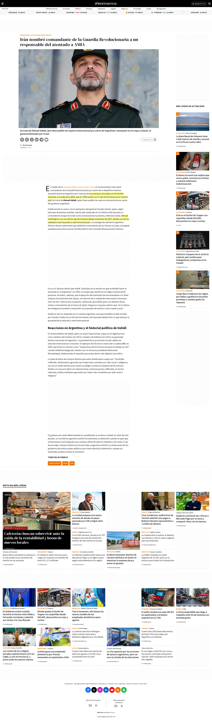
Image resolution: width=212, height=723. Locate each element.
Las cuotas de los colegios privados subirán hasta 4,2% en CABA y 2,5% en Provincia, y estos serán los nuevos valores (18, 655)
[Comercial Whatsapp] (121, 706)
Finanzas (89, 9)
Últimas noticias (51, 9)
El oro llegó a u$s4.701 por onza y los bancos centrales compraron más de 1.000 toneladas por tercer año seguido (157, 655)
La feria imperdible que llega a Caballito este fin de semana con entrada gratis (192, 615)
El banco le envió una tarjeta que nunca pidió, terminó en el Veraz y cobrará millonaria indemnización (192, 179)
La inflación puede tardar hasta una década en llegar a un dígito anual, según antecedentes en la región (88, 558)
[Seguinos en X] (94, 690)
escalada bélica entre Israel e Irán (78, 187)
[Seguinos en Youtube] (112, 690)
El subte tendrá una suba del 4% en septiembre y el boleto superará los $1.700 (157, 615)
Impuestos (101, 9)
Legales (113, 9)
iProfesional (25, 35)
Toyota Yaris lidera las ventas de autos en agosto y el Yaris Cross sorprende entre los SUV (87, 654)
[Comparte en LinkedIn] (37, 140)
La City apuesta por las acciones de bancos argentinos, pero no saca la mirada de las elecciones (123, 654)
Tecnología (137, 9)
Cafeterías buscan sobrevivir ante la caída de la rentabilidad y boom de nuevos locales (34, 538)
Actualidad (35, 35)
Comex (148, 9)
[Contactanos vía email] (90, 705)
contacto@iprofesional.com (106, 717)
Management (161, 9)
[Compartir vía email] (46, 140)
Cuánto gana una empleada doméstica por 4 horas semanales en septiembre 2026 (53, 654)
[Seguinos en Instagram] (100, 690)
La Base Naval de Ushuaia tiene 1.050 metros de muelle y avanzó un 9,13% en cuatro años (192, 139)
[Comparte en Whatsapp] (32, 140)
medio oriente (54, 463)
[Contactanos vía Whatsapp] (96, 705)
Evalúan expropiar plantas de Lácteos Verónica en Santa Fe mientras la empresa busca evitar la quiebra (121, 559)
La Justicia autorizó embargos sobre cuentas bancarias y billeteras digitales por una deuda (87, 634)
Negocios (124, 9)
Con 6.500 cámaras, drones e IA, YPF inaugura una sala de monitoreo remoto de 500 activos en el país (88, 538)
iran (72, 463)
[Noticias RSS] (118, 690)
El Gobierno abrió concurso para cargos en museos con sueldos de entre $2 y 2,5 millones (52, 558)
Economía (66, 9)
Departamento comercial (119, 701)
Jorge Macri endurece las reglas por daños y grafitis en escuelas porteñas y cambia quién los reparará (192, 298)
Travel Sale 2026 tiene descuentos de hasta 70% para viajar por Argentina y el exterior (157, 634)
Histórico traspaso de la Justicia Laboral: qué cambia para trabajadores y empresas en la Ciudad (192, 258)
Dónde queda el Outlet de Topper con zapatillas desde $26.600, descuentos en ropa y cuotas (52, 616)
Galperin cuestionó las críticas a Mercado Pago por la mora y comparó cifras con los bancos (192, 518)
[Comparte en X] (27, 140)
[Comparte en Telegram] (42, 140)
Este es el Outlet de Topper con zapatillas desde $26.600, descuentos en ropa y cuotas (192, 218)
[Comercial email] (116, 706)
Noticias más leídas (14, 485)
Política (78, 9)
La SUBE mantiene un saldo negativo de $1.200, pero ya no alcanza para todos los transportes (157, 558)
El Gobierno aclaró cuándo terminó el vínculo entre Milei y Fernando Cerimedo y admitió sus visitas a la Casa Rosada (18, 616)
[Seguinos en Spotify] (124, 690)
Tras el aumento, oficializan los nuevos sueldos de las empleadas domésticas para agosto (88, 616)
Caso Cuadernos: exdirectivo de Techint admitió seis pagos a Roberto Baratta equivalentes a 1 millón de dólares (157, 519)
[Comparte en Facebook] (22, 140)
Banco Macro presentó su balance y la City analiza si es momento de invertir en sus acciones (19, 558)
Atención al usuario (93, 700)
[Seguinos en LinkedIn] (106, 690)
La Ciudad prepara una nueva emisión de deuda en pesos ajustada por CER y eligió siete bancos (87, 519)
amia (65, 463)
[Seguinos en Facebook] (88, 690)
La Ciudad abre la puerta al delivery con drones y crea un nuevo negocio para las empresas (157, 538)
